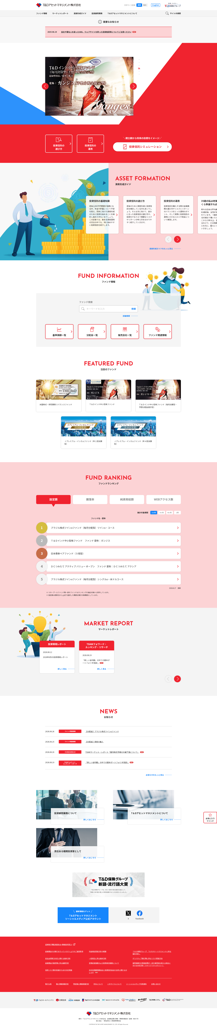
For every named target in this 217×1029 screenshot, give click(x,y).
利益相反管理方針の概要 (97, 951)
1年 (177, 512)
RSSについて (98, 984)
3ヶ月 (162, 512)
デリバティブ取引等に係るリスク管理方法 (148, 958)
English (155, 5)
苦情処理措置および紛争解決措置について (104, 963)
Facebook (140, 918)
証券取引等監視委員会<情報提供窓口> (58, 944)
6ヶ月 (169, 512)
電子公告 (48, 984)
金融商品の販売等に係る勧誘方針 (57, 963)
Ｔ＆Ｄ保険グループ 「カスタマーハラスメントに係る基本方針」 (152, 952)
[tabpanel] (89, 91)
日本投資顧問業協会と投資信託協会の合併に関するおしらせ (108, 971)
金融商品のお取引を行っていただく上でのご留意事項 (64, 951)
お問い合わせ (156, 984)
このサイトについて (114, 984)
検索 (133, 308)
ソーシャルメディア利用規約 (136, 984)
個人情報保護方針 (62, 984)
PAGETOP (211, 830)
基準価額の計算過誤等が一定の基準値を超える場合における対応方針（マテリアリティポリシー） (152, 964)
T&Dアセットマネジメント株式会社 (58, 5)
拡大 (144, 5)
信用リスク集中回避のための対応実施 (58, 970)
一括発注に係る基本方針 (97, 958)
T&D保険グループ (173, 5)
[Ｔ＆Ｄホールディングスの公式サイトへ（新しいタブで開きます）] (108, 884)
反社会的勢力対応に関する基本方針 (58, 958)
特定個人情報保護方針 (81, 984)
